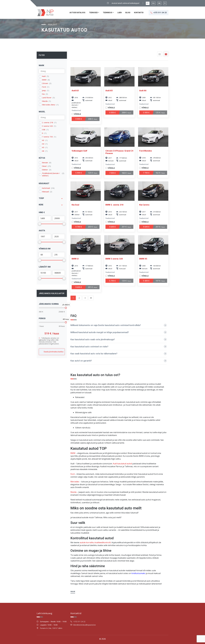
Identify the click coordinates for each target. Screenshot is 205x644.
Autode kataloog (77, 13)
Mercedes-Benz (48, 105)
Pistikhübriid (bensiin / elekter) (51, 174)
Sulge (72, 591)
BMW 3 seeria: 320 (114, 259)
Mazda (45, 101)
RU (153, 3)
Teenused (93, 13)
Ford (44, 87)
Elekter (45, 170)
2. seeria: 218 (47, 122)
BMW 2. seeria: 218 (114, 205)
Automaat (46, 188)
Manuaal (45, 192)
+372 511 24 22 (79, 621)
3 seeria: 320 (47, 126)
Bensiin (45, 162)
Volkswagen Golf (79, 151)
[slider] (66, 308)
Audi (44, 76)
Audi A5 (109, 90)
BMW (44, 80)
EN (159, 3)
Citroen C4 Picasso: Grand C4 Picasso (119, 152)
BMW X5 (143, 259)
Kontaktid (139, 13)
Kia (43, 94)
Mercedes (74, 481)
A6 (43, 151)
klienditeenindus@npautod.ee (84, 625)
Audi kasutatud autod (122, 463)
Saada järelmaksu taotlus (53, 352)
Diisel (44, 166)
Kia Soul (75, 205)
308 (43, 129)
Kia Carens (144, 205)
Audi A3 (75, 90)
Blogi (127, 13)
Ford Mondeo (145, 151)
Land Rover (46, 97)
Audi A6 (142, 90)
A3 (43, 140)
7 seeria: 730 (47, 137)
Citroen (45, 83)
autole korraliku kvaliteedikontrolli (95, 542)
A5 (43, 147)
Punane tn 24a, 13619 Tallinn (51, 628)
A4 (43, 144)
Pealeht (52, 24)
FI (165, 3)
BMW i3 (75, 259)
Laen (119, 13)
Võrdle (77, 114)
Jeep (44, 90)
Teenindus (107, 13)
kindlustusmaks (138, 573)
